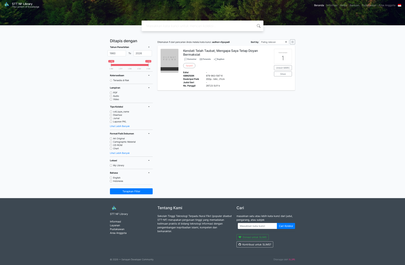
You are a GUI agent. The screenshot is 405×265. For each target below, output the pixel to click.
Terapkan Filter (131, 191)
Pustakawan (369, 5)
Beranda (319, 5)
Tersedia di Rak (121, 80)
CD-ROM (117, 145)
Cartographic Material (124, 141)
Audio (116, 96)
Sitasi (283, 74)
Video (116, 99)
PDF (115, 92)
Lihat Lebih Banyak (120, 126)
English (116, 177)
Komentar (191, 59)
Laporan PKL (119, 121)
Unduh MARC (283, 67)
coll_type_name (121, 111)
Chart (116, 148)
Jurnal (116, 118)
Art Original (119, 138)
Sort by (255, 42)
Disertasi (117, 115)
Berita (343, 5)
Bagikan (220, 59)
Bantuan (354, 5)
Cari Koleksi (286, 226)
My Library (118, 165)
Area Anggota (387, 5)
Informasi (332, 5)
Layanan (115, 225)
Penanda (207, 59)
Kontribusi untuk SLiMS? (256, 244)
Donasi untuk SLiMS (255, 237)
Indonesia (118, 181)
